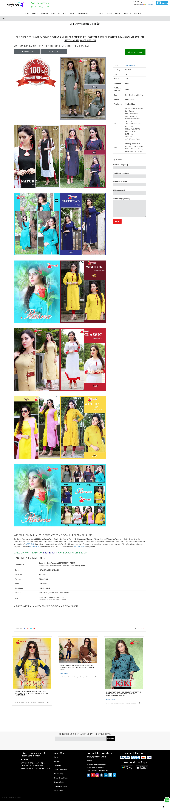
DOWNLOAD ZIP (28, 52)
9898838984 (50, 552)
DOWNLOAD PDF (55, 52)
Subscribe (110, 739)
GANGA (57, 37)
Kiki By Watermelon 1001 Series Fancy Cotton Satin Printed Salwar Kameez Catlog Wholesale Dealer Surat (123, 693)
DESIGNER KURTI (78, 37)
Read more (18, 699)
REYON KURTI (72, 40)
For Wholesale (136, 52)
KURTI (65, 37)
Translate (150, 4)
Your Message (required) (121, 199)
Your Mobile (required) (121, 173)
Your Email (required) (120, 182)
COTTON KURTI (96, 37)
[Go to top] (164, 807)
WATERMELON (136, 37)
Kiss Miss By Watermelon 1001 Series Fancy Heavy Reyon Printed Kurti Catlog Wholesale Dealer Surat (32, 693)
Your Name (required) (120, 165)
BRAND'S (123, 37)
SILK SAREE (111, 37)
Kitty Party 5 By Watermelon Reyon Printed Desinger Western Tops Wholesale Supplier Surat (77, 667)
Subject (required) (119, 190)
